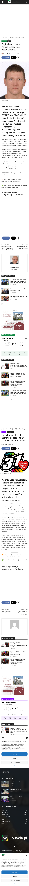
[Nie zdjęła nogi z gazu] (5, 791)
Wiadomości (11, 37)
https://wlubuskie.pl (14, 269)
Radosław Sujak (8, 53)
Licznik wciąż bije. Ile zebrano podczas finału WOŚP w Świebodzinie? (7, 248)
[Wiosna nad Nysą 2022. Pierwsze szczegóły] (5, 799)
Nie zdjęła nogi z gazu (15, 789)
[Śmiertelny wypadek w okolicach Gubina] (5, 784)
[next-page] (5, 304)
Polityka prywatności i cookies (13, 883)
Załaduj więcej (14, 399)
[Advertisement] (14, 20)
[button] (27, 856)
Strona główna (4, 37)
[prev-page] (2, 304)
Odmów (14, 876)
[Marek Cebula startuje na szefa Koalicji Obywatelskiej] (5, 291)
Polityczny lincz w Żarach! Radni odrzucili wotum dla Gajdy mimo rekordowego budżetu (17, 375)
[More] (18, 57)
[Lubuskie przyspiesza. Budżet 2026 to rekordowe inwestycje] (5, 298)
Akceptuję (14, 872)
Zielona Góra (17, 37)
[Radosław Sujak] (2, 53)
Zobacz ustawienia (14, 880)
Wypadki (9, 41)
